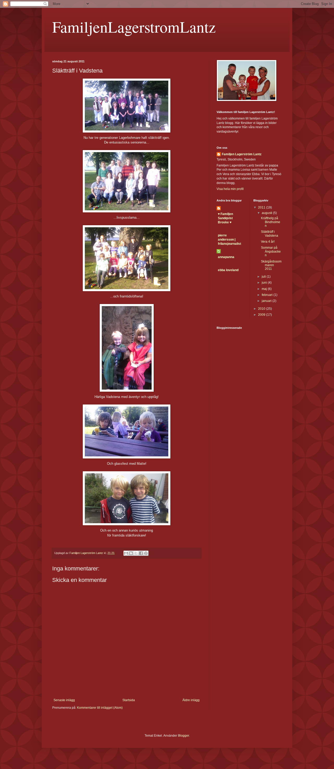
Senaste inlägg (64, 700)
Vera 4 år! (268, 241)
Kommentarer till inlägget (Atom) (100, 708)
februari (267, 295)
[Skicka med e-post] (126, 553)
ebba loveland (228, 270)
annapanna (226, 257)
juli (264, 276)
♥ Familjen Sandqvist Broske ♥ (225, 218)
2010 (262, 309)
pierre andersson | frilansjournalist (229, 240)
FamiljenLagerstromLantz (134, 26)
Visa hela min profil (230, 189)
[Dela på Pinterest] (145, 553)
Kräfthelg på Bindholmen (270, 222)
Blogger (183, 735)
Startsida (128, 700)
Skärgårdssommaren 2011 (271, 265)
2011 (262, 207)
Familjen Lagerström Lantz (241, 154)
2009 (262, 315)
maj (265, 289)
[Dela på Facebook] (141, 553)
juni (265, 282)
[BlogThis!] (131, 553)
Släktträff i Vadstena (269, 233)
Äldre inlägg (191, 700)
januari (267, 301)
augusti (267, 213)
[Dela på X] (136, 553)
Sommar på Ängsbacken (271, 251)
